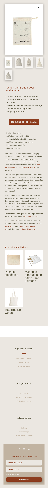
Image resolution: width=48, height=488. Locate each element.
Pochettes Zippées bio (28, 229)
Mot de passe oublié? (13, 474)
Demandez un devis (24, 122)
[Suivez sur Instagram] (24, 449)
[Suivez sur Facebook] (19, 449)
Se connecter (24, 479)
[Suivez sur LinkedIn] (29, 449)
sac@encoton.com (31, 216)
